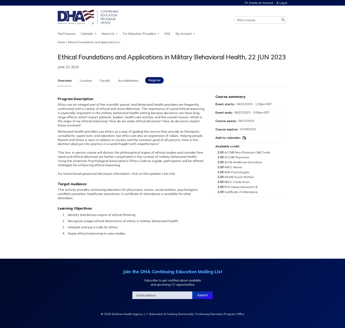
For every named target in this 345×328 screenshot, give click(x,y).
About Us (107, 34)
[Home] (76, 17)
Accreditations (128, 80)
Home (61, 42)
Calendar (87, 34)
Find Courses (66, 34)
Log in (283, 2)
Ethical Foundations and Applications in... (94, 42)
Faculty (105, 80)
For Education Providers (139, 34)
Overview (65, 80)
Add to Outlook (245, 138)
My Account (183, 34)
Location (86, 80)
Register (154, 80)
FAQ (167, 34)
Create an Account (261, 2)
